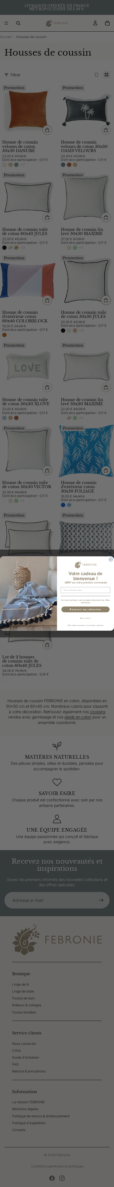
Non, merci (85, 618)
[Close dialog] (111, 559)
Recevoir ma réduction (85, 609)
